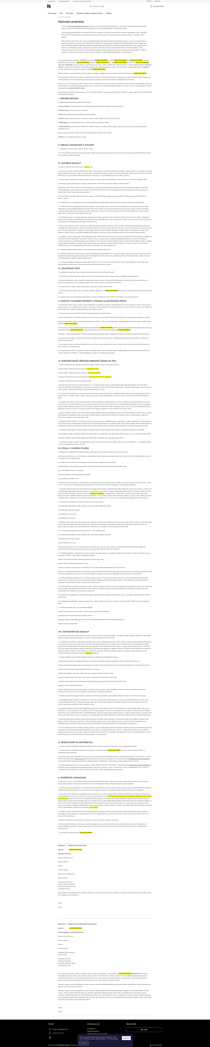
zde (117, 1039)
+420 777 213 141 (58, 1033)
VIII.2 (76, 696)
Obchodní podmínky (64, 1)
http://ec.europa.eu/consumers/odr (139, 759)
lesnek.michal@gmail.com (60, 1029)
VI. (107, 402)
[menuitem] (52, 13)
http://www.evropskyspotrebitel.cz (139, 765)
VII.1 (119, 489)
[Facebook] (50, 1038)
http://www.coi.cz (80, 759)
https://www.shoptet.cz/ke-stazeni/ (78, 26)
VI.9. (125, 730)
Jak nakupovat (51, 1)
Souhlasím (126, 1038)
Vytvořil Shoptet (157, 1045)
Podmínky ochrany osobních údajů (82, 1)
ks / (144, 1030)
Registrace (157, 1)
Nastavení (84, 1043)
